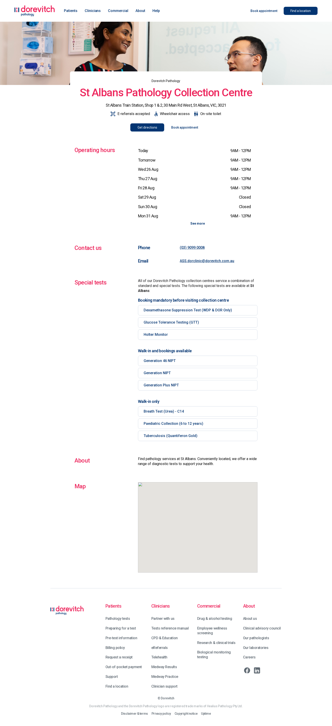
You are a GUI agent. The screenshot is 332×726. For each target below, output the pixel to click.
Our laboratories (255, 648)
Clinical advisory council (262, 628)
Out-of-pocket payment (123, 667)
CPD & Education (164, 638)
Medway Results (164, 667)
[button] (70, 11)
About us (250, 618)
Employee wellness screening (212, 630)
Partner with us (163, 618)
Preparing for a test (120, 628)
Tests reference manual (170, 628)
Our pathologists (256, 638)
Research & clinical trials (216, 643)
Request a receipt (119, 657)
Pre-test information (121, 638)
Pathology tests (117, 618)
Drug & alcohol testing (214, 618)
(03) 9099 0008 (192, 247)
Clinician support (164, 686)
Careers (249, 657)
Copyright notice (186, 713)
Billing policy (115, 648)
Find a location (116, 686)
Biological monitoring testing (214, 654)
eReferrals (159, 648)
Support (111, 676)
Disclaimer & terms (134, 713)
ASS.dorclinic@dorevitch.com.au (207, 261)
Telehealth (159, 657)
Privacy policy (161, 713)
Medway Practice (164, 676)
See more (197, 223)
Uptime (206, 713)
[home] (34, 10)
